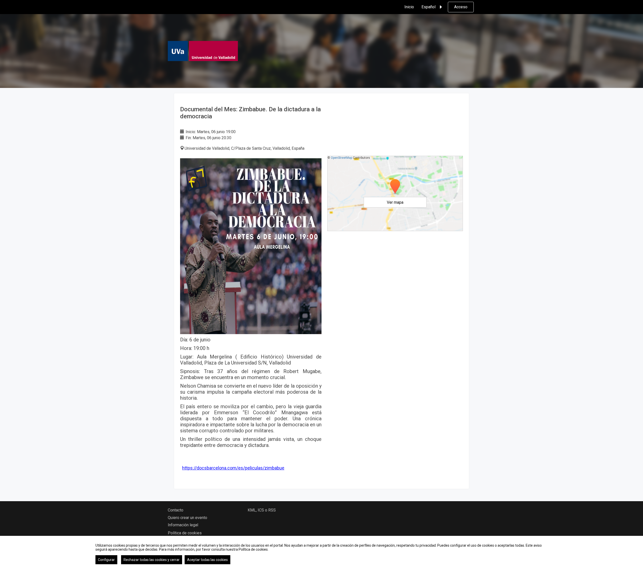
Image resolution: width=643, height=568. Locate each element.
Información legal (183, 525)
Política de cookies (185, 533)
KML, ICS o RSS (262, 510)
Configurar (106, 560)
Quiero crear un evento (187, 517)
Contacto (175, 510)
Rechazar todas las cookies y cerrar (152, 560)
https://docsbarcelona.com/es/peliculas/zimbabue (233, 468)
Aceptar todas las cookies (207, 560)
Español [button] (428, 7)
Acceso (460, 7)
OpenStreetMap (341, 158)
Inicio (409, 7)
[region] (321, 552)
